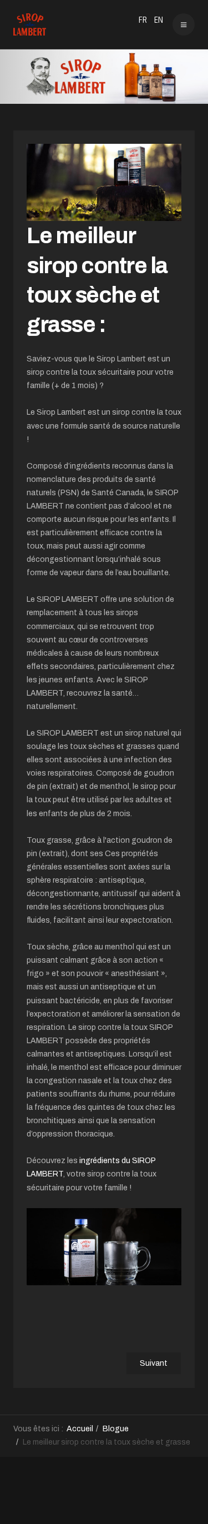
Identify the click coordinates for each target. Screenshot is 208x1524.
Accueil (80, 1429)
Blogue (116, 1429)
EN (158, 20)
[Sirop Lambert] (29, 24)
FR (144, 20)
